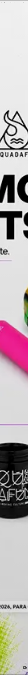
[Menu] (1, 2)
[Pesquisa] (4, 2)
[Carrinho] (26, 2)
